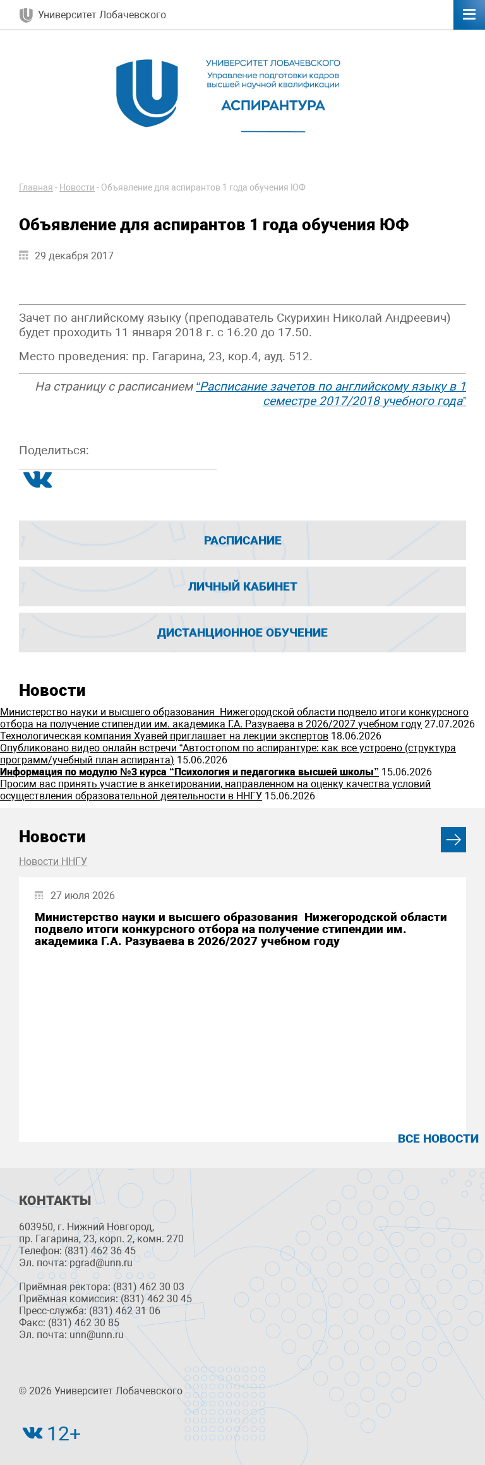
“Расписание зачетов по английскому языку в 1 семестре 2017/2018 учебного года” (331, 393)
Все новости (438, 1138)
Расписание (243, 540)
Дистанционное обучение (242, 632)
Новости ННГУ (53, 862)
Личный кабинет (242, 586)
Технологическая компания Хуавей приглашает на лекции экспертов (164, 736)
